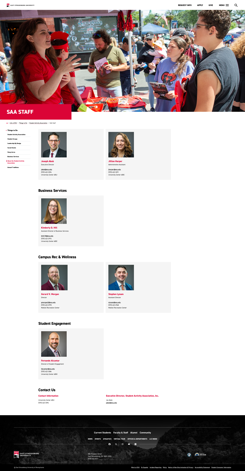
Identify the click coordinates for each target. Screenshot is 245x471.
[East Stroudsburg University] (20, 5)
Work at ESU (135, 467)
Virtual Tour (119, 439)
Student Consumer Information (221, 467)
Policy (165, 467)
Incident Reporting (155, 467)
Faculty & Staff (120, 432)
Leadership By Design (14, 143)
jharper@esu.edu (114, 169)
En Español (144, 467)
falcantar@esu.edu (48, 369)
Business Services (13, 157)
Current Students (102, 432)
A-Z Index (153, 439)
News (90, 439)
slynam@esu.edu (114, 302)
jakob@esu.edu (46, 169)
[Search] (236, 5)
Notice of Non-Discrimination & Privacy (180, 467)
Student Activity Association (38, 123)
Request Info (185, 5)
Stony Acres (11, 152)
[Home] (7, 123)
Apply (200, 5)
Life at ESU (13, 123)
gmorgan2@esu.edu (48, 302)
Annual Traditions (13, 167)
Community (145, 432)
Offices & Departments (137, 439)
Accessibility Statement (202, 467)
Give (211, 5)
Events (98, 439)
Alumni (133, 432)
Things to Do (23, 123)
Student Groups (12, 139)
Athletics (107, 439)
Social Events (11, 148)
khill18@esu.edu (47, 236)
